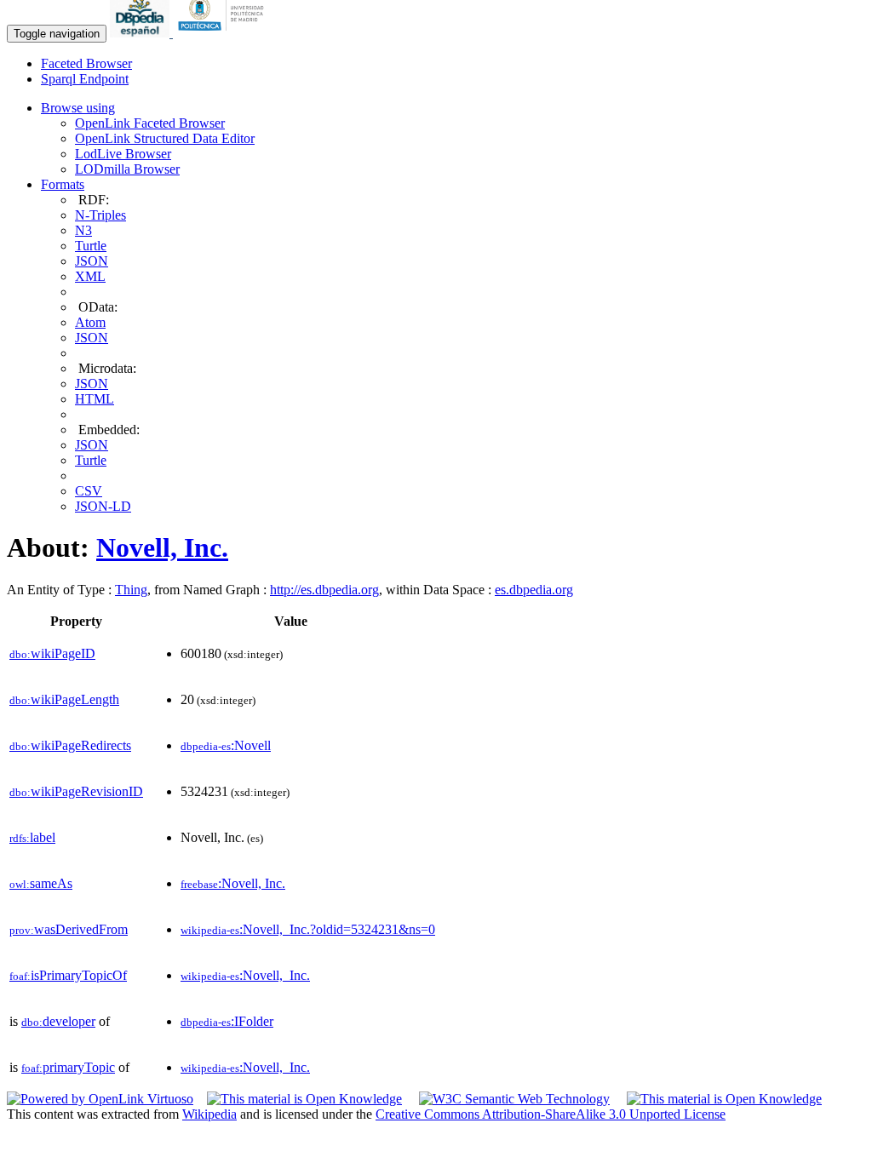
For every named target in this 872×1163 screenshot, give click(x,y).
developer (58, 1021)
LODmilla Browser (127, 169)
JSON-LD (103, 506)
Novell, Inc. (162, 547)
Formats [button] (62, 184)
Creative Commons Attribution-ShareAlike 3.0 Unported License (551, 1114)
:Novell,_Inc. (245, 975)
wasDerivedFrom (68, 929)
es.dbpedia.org (534, 589)
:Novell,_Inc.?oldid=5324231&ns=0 (308, 929)
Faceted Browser (86, 63)
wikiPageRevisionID (76, 791)
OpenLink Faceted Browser (150, 123)
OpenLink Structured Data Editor (165, 138)
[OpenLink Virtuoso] (100, 1098)
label (32, 837)
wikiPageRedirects (70, 745)
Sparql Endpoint (85, 79)
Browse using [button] (78, 107)
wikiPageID (52, 653)
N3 (83, 230)
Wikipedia (209, 1114)
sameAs (40, 883)
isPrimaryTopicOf (68, 975)
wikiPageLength (64, 699)
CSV (88, 491)
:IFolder (227, 1021)
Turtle (90, 245)
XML (90, 276)
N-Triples (100, 215)
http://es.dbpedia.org (324, 589)
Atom (90, 322)
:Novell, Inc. (233, 883)
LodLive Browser (123, 153)
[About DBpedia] (141, 33)
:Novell (226, 745)
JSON (91, 261)
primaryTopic (68, 1067)
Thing (131, 589)
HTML (94, 399)
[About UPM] (224, 33)
